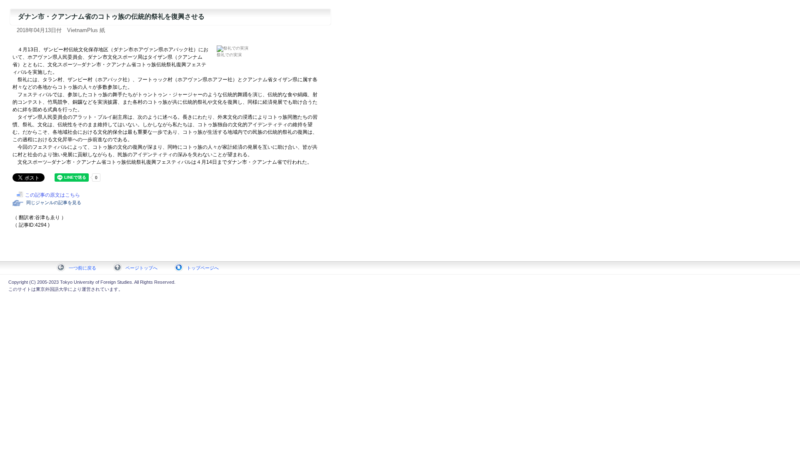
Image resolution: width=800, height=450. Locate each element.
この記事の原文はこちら (52, 195)
